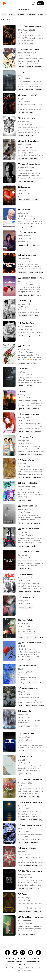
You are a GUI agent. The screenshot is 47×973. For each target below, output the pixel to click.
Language (11, 962)
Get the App (36, 959)
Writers (19, 962)
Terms (8, 968)
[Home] (17, 3)
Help (18, 971)
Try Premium (25, 959)
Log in (40, 3)
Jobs (20, 964)
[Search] (33, 3)
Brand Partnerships (33, 962)
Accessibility (36, 968)
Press (26, 964)
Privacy (14, 968)
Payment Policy (24, 968)
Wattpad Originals (13, 959)
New (8, 20)
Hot (2, 20)
